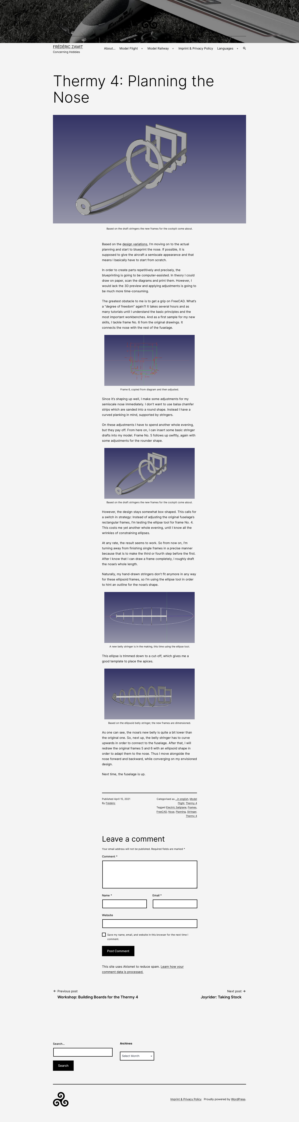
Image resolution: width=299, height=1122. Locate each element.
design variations (134, 244)
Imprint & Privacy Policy (195, 48)
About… (109, 48)
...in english (181, 798)
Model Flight (128, 48)
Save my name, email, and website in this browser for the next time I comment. (147, 936)
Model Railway (158, 48)
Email (157, 895)
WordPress (238, 1099)
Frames (192, 807)
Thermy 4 (191, 803)
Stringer (191, 811)
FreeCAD (162, 811)
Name (107, 895)
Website (107, 915)
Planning (181, 811)
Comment (109, 856)
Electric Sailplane (176, 807)
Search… (59, 1043)
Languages (225, 48)
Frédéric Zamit (68, 47)
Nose (171, 811)
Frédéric (110, 803)
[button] (244, 48)
